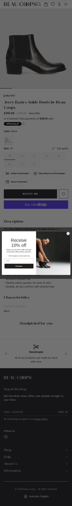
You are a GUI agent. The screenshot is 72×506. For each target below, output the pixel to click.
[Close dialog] (68, 233)
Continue (18, 266)
